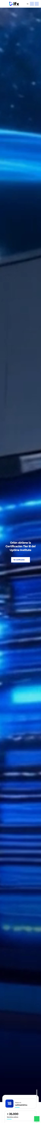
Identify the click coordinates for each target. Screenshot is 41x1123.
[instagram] (37, 1096)
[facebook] (37, 1098)
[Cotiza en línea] (32, 4)
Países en (18, 1102)
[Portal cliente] (37, 4)
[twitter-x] (37, 1093)
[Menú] (4, 4)
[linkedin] (37, 1091)
